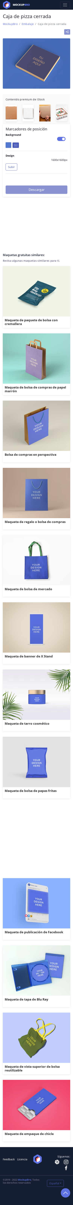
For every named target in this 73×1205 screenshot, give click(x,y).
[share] (67, 32)
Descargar (37, 189)
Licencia (22, 1159)
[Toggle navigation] (65, 4)
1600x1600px (59, 160)
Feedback (9, 1159)
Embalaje (28, 24)
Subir (11, 167)
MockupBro (10, 24)
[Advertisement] (36, 840)
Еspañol (54, 1183)
